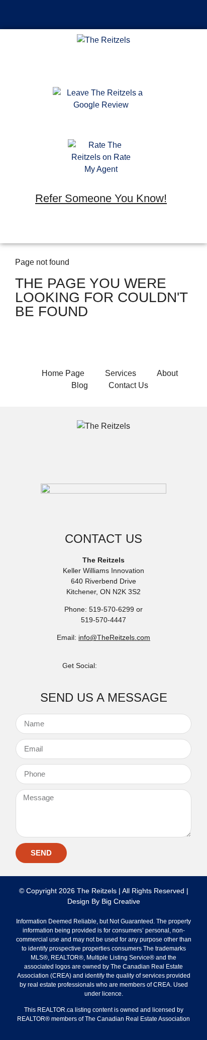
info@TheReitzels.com (114, 637)
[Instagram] (101, 228)
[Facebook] (71, 228)
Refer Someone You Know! (101, 198)
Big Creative (120, 901)
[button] (103, 14)
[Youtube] (130, 228)
